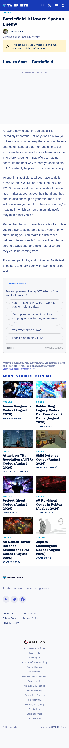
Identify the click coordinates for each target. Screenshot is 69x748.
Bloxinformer (34, 713)
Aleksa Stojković (13, 418)
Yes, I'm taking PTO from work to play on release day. (34, 304)
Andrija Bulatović (46, 467)
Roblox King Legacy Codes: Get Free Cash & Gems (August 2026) (49, 414)
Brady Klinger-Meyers (16, 471)
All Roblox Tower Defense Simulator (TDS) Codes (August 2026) (16, 550)
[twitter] (14, 599)
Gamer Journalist (34, 685)
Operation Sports (34, 695)
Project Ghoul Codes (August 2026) (15, 504)
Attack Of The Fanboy (34, 662)
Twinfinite (34, 653)
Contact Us (29, 613)
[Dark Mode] (49, 5)
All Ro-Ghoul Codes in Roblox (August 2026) (49, 504)
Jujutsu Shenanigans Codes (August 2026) (48, 548)
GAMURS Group (58, 727)
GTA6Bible (34, 718)
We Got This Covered (34, 676)
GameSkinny (34, 690)
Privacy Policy (11, 622)
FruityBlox (34, 709)
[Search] (43, 5)
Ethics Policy (10, 618)
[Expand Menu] (56, 5)
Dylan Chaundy (44, 426)
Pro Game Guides (34, 648)
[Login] (63, 5)
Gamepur (34, 657)
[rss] (6, 599)
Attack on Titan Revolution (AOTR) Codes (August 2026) (18, 461)
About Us (8, 613)
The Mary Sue (34, 699)
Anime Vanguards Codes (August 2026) (17, 410)
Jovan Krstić (10, 512)
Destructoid (34, 681)
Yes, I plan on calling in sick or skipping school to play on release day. (34, 318)
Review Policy (30, 618)
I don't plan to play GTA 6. (29, 338)
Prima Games (34, 667)
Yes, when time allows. (27, 330)
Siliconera (34, 671)
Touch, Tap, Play (34, 704)
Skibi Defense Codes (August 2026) (48, 459)
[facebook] (22, 599)
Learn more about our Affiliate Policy (19, 369)
